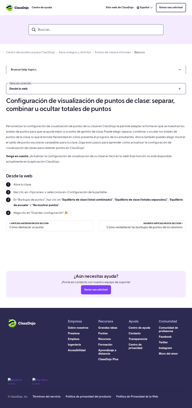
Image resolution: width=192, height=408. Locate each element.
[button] (96, 69)
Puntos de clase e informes (113, 52)
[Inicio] (17, 7)
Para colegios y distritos (75, 52)
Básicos (139, 52)
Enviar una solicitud (171, 7)
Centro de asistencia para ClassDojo (30, 52)
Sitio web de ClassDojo (120, 7)
